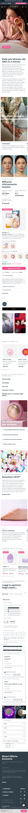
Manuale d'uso (5, 293)
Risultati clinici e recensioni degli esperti (12, 394)
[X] (20, 795)
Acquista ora (6, 47)
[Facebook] (24, 792)
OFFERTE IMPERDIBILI (21, 3)
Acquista (24, 811)
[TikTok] (20, 802)
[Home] (14, 7)
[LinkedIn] (20, 798)
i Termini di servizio (18, 777)
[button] (24, 805)
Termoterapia (6, 379)
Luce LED (5, 386)
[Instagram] (20, 792)
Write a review (18, 594)
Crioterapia (5, 382)
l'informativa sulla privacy (7, 777)
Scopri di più (6, 494)
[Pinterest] (24, 798)
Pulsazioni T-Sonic (8, 390)
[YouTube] (24, 795)
